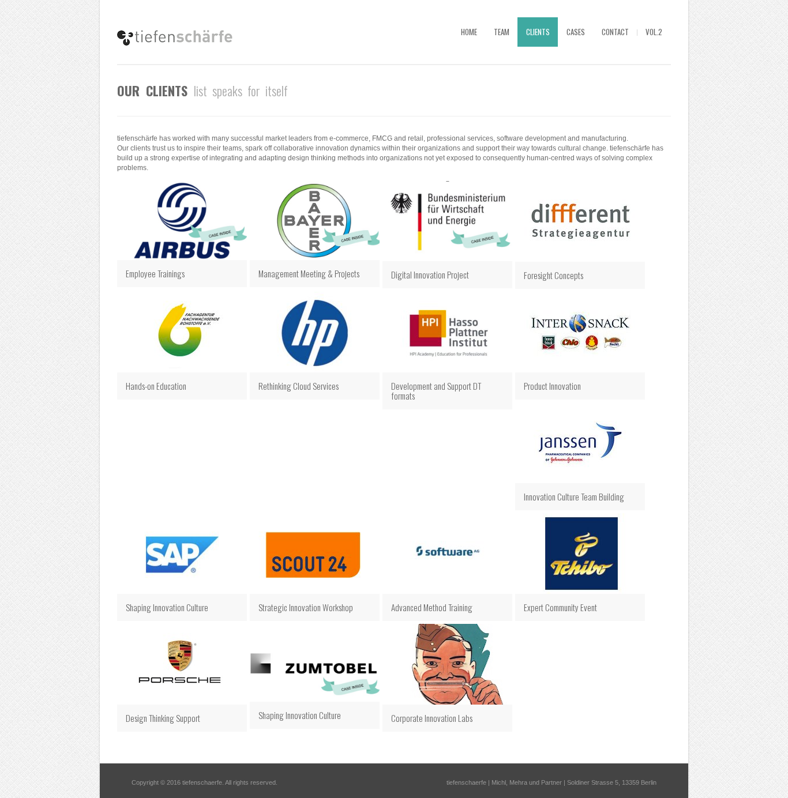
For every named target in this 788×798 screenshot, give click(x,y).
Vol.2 (654, 31)
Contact (615, 31)
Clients (538, 31)
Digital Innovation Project (430, 274)
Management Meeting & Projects (308, 273)
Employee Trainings (155, 273)
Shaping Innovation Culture (299, 715)
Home (469, 31)
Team (501, 31)
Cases (575, 31)
